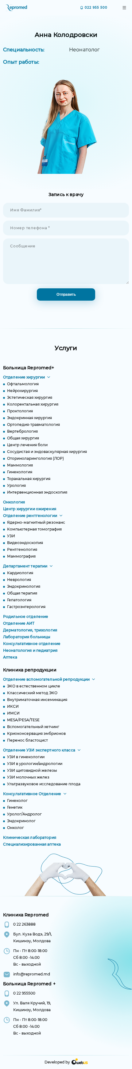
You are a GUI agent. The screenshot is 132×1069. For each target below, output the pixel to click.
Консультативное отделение (31, 643)
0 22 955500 (24, 993)
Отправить (66, 294)
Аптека (10, 657)
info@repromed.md (31, 974)
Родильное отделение (25, 616)
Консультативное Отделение (32, 793)
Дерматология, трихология (30, 630)
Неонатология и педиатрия (30, 650)
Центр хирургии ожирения (29, 508)
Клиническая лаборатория (29, 837)
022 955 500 (96, 8)
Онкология (14, 502)
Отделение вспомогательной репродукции (46, 679)
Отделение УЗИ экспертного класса (39, 750)
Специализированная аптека (32, 844)
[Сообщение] (66, 285)
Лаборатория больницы (26, 637)
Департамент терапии (25, 566)
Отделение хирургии (24, 377)
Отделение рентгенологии (30, 515)
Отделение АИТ (19, 623)
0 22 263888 (24, 924)
